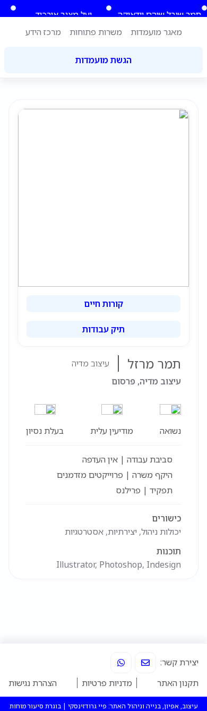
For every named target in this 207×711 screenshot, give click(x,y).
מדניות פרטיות (107, 683)
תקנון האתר (178, 683)
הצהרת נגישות (32, 683)
